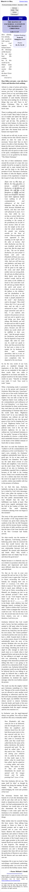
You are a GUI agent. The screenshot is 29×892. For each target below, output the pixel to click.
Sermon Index (23, 1)
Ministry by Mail (7, 1)
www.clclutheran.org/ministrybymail (11, 880)
